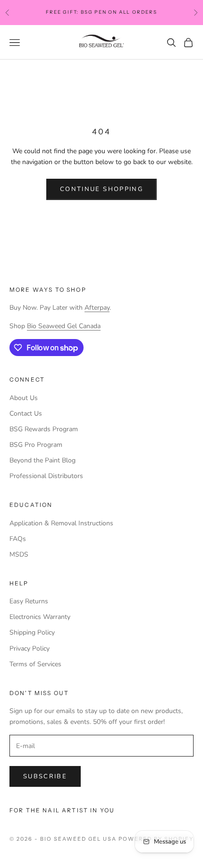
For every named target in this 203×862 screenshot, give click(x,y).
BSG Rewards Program (43, 429)
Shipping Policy (32, 632)
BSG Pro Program (35, 444)
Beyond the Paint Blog (42, 460)
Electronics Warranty (39, 616)
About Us (23, 397)
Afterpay (97, 307)
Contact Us (25, 413)
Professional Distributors (46, 475)
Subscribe (45, 776)
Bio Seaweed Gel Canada (64, 326)
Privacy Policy (29, 648)
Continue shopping (101, 189)
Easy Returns (28, 601)
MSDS (18, 554)
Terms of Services (35, 664)
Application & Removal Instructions (61, 523)
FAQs (17, 538)
